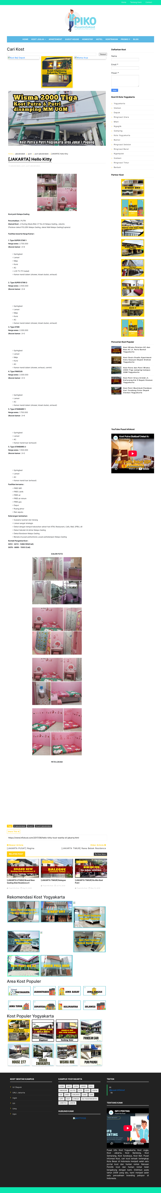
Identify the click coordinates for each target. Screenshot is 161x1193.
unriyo (63, 1103)
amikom (63, 1090)
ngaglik (118, 126)
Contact (149, 2)
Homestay (87, 39)
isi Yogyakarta (89, 1099)
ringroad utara (121, 117)
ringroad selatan (122, 144)
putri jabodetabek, (33, 166)
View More (101, 854)
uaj (91, 1086)
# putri (30, 826)
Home (123, 2)
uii (14, 1103)
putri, (24, 166)
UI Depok (17, 1087)
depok (117, 112)
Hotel (99, 39)
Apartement (55, 39)
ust (68, 1099)
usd (87, 1090)
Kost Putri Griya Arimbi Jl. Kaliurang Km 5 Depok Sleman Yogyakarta (138, 380)
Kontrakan (112, 39)
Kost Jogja (37, 39)
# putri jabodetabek (43, 826)
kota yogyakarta (122, 135)
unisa (76, 1099)
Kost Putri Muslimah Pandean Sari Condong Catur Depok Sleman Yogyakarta (137, 390)
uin (91, 1095)
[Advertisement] (132, 410)
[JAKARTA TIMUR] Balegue (53, 880)
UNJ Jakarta (19, 1093)
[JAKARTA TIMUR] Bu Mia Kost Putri (89, 881)
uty (80, 1090)
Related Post (16, 854)
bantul (117, 140)
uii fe (72, 1090)
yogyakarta (119, 103)
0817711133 (80, 1118)
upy (61, 1099)
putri (30, 154)
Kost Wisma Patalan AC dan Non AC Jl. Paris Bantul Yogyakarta (136, 349)
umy (15, 1109)
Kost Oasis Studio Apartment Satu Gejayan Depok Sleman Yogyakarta (137, 359)
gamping (118, 131)
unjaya (75, 1095)
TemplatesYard (89, 1190)
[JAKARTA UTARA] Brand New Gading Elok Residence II (21, 881)
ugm (15, 1098)
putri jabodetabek (42, 154)
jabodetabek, (16, 166)
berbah (117, 167)
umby (83, 1086)
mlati (116, 122)
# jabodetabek (19, 826)
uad (85, 1095)
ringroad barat (121, 149)
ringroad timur (121, 163)
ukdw (72, 1103)
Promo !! (125, 39)
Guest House (72, 39)
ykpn (94, 1090)
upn (15, 1114)
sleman (117, 108)
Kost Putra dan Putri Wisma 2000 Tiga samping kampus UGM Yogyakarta (136, 370)
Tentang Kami (136, 2)
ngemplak (119, 153)
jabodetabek (20, 154)
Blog (136, 39)
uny (69, 1086)
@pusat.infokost (117, 1090)
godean (117, 158)
